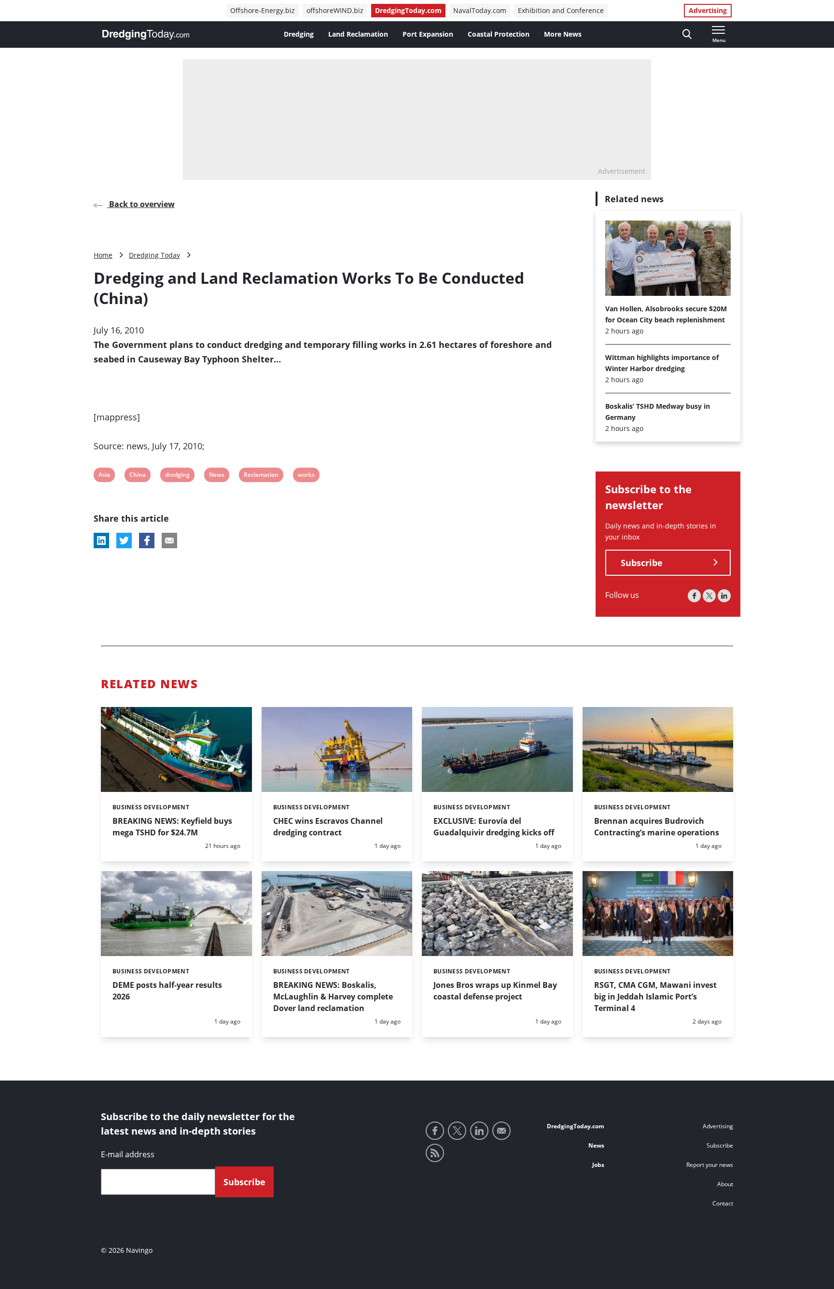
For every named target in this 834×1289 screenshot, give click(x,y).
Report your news (709, 1165)
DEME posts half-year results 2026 (167, 991)
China (137, 476)
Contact (722, 1203)
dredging (177, 476)
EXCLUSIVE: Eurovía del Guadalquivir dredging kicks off (493, 827)
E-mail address (127, 1154)
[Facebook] (694, 595)
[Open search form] (687, 34)
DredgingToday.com (408, 10)
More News (563, 34)
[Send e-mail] (501, 1131)
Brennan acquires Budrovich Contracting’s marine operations (656, 827)
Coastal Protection (498, 34)
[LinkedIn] (724, 595)
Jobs (598, 1165)
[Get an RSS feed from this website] (435, 1153)
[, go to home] (145, 34)
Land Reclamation (358, 34)
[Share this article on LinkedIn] (101, 540)
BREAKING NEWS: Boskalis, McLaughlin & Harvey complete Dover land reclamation (333, 996)
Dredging (299, 34)
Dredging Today (154, 255)
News (216, 476)
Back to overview (141, 204)
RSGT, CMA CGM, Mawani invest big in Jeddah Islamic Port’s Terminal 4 (655, 996)
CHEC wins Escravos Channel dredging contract (328, 827)
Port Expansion (428, 34)
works (306, 476)
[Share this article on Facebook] (146, 540)
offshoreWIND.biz (334, 10)
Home (103, 255)
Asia (104, 476)
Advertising (708, 10)
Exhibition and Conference (561, 10)
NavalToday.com (479, 10)
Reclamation (260, 476)
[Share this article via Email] (169, 540)
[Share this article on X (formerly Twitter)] (124, 540)
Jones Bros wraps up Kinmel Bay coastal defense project (495, 991)
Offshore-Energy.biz (262, 10)
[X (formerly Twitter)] (709, 595)
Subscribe (642, 562)
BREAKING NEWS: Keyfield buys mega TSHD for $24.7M (172, 827)
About (725, 1184)
